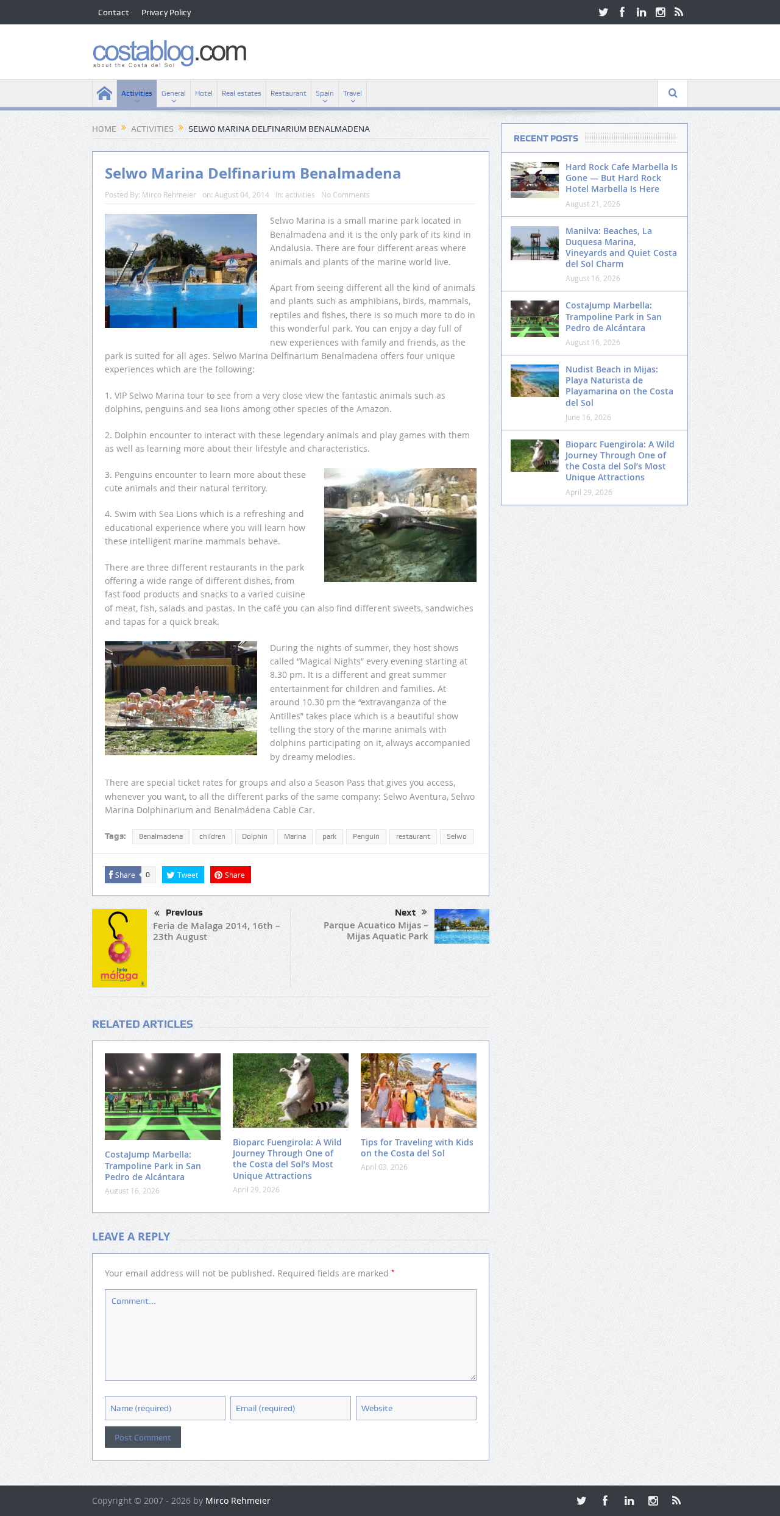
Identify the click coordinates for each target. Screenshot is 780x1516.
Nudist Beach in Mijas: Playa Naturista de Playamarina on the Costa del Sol (619, 385)
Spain (325, 93)
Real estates (241, 93)
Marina (295, 836)
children (212, 836)
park (329, 836)
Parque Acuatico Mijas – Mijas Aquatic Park (376, 930)
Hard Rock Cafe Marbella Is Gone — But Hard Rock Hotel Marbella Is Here (622, 177)
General (173, 93)
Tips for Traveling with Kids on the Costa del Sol (417, 1147)
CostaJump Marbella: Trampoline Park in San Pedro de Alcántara (153, 1165)
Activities (136, 93)
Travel (352, 93)
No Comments (345, 194)
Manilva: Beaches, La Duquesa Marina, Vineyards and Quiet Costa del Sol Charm (621, 247)
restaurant (413, 836)
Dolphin (255, 836)
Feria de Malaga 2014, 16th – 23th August (216, 931)
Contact (113, 12)
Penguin (366, 836)
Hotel (204, 93)
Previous (184, 912)
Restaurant (289, 93)
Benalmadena (161, 836)
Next (405, 912)
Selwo (457, 836)
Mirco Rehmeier (169, 194)
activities (300, 194)
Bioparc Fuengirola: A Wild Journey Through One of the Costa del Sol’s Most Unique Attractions (287, 1158)
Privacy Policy (166, 12)
